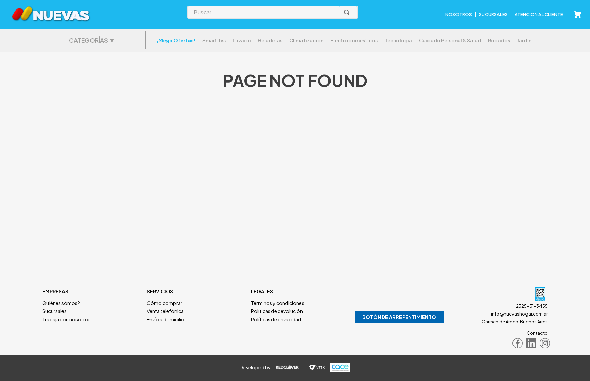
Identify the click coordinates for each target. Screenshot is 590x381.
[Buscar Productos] (348, 12)
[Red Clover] (290, 368)
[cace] (337, 368)
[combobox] (272, 12)
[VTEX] (317, 368)
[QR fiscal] (506, 295)
